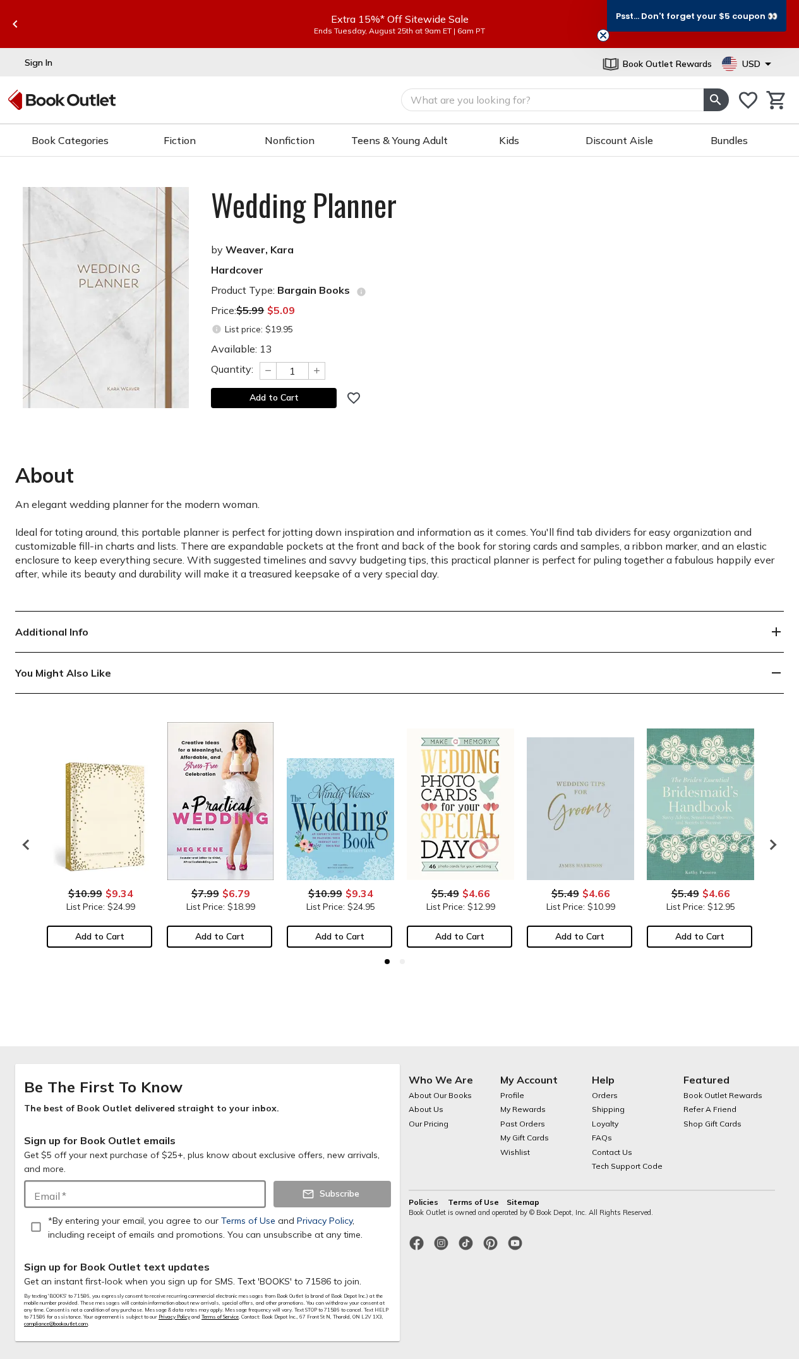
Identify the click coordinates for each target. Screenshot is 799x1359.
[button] (696, 16)
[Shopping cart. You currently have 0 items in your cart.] (776, 100)
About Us (426, 1109)
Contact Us (612, 1152)
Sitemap (523, 1202)
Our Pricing (428, 1123)
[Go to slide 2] (402, 961)
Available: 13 (241, 348)
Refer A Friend (709, 1109)
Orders (605, 1095)
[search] (716, 99)
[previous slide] (15, 24)
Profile (512, 1095)
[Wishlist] (748, 100)
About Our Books (440, 1095)
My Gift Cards (524, 1137)
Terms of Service (220, 1317)
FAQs (602, 1137)
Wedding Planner (304, 204)
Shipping (608, 1109)
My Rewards (523, 1109)
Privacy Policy (174, 1317)
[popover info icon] (361, 292)
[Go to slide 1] (387, 961)
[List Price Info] (216, 329)
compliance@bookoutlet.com (56, 1323)
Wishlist (515, 1152)
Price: (253, 310)
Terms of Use (473, 1202)
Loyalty (605, 1123)
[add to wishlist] (354, 398)
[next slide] (769, 844)
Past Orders (522, 1123)
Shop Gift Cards (712, 1123)
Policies (424, 1202)
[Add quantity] (317, 371)
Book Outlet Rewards (722, 1095)
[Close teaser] (603, 35)
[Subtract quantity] (268, 371)
